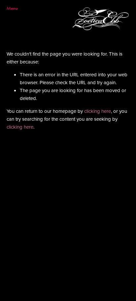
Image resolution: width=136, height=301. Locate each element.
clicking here (97, 111)
